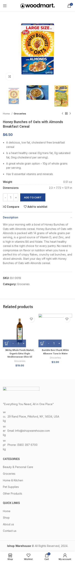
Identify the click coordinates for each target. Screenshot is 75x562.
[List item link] (37, 445)
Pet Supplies (11, 486)
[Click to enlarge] (9, 76)
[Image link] (21, 392)
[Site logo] (37, 5)
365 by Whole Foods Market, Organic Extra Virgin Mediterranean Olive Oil (19, 353)
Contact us (9, 530)
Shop (6, 517)
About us (8, 524)
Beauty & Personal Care (18, 467)
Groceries (20, 113)
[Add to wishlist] (31, 319)
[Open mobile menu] (5, 6)
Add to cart (33, 197)
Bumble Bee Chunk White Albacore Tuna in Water (55, 352)
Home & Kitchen (13, 480)
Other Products (12, 493)
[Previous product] (62, 114)
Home (7, 113)
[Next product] (70, 114)
